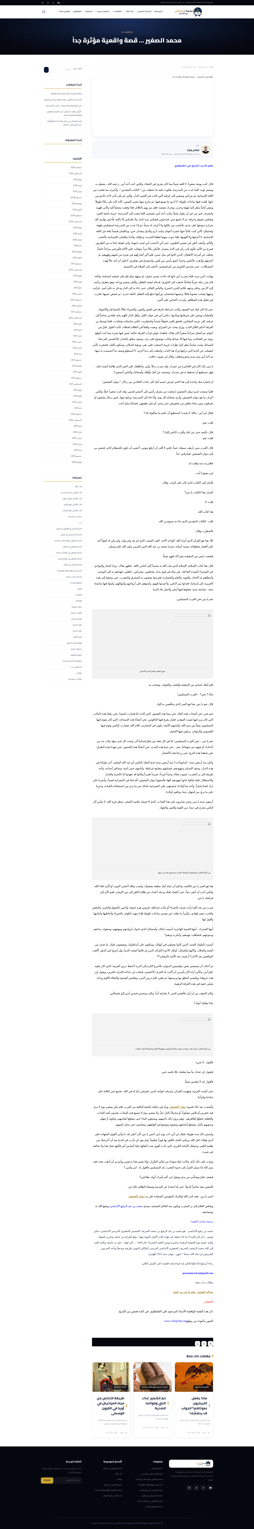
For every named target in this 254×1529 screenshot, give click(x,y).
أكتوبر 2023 (77, 258)
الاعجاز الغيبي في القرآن (72, 565)
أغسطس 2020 (75, 420)
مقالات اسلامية (75, 679)
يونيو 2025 (77, 186)
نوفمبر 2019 (77, 462)
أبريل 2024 (77, 234)
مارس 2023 (77, 294)
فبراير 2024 (77, 240)
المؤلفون (77, 12)
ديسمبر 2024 (76, 198)
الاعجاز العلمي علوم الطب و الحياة (68, 541)
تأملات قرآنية (76, 613)
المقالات (118, 12)
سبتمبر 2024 (76, 216)
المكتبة (79, 601)
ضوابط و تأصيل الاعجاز (72, 661)
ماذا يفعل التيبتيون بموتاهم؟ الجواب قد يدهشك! (194, 1405)
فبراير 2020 (77, 444)
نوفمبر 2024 (77, 204)
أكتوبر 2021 (77, 372)
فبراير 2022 (77, 348)
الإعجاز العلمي (144, 12)
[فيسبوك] (53, 2)
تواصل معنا (64, 12)
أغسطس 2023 (75, 270)
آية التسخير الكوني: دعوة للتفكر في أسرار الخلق (63, 100)
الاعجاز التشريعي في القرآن (71, 535)
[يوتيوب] (58, 2)
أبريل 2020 (77, 432)
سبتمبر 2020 (76, 414)
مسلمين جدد (76, 667)
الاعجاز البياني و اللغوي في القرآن (69, 529)
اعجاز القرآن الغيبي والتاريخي (152, 1474)
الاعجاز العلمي (157, 1469)
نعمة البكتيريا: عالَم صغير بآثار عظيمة (66, 94)
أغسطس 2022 (75, 318)
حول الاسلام (76, 619)
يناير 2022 (78, 354)
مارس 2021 (77, 402)
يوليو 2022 (77, 324)
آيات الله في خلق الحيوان (72, 499)
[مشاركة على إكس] (210, 1343)
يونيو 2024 (77, 228)
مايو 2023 (78, 288)
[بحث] (44, 12)
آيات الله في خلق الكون (73, 505)
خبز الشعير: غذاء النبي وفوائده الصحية (154, 1403)
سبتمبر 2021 (76, 378)
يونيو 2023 (77, 282)
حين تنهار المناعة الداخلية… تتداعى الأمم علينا (64, 106)
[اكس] (48, 2)
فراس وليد (193, 150)
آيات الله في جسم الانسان (71, 493)
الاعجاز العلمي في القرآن (72, 547)
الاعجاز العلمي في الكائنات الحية (69, 553)
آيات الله (129, 12)
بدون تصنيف (76, 607)
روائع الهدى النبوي (74, 643)
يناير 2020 (78, 450)
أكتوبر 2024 (77, 210)
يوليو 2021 (77, 390)
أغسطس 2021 (75, 384)
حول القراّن (77, 637)
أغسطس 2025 (75, 174)
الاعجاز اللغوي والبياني (154, 1507)
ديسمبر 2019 (76, 456)
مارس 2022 (77, 342)
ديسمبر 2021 (76, 360)
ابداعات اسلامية (75, 517)
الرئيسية (158, 12)
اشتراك (47, 1480)
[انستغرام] (42, 2)
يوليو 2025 (77, 180)
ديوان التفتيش (178, 1106)
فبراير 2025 (77, 192)
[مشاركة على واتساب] (197, 1343)
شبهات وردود (103, 12)
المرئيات (88, 12)
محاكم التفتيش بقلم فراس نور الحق (193, 1292)
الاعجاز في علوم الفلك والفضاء (69, 571)
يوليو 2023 (77, 276)
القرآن (79, 589)
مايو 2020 (78, 426)
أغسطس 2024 (75, 222)
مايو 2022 (78, 330)
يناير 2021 (78, 408)
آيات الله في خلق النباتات (72, 511)
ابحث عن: (77, 69)
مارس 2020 (77, 438)
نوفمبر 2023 (77, 252)
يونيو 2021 (77, 396)
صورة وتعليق (76, 655)
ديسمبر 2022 (76, 300)
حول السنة (77, 631)
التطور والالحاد (76, 583)
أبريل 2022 (77, 336)
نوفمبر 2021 (77, 366)
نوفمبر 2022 (77, 306)
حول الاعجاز (77, 625)
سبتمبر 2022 (76, 312)
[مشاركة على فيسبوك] (204, 1343)
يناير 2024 (78, 246)
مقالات (79, 673)
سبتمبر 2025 (76, 168)
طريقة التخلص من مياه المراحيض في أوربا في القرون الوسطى (111, 1405)
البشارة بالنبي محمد (74, 577)
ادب (80, 523)
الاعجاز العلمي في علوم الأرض (70, 559)
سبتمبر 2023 (76, 264)
